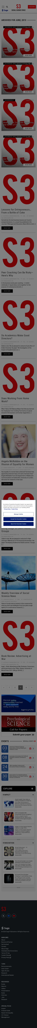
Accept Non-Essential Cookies (18, 519)
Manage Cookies (18, 514)
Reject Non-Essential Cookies (18, 524)
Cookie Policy (14, 509)
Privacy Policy (7, 509)
